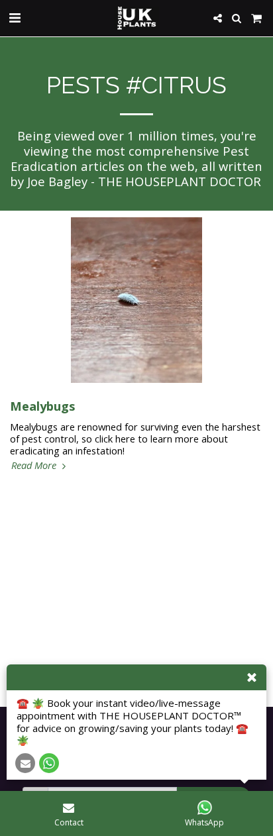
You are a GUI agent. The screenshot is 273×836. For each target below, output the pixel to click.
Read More (35, 465)
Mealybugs (42, 405)
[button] (14, 17)
